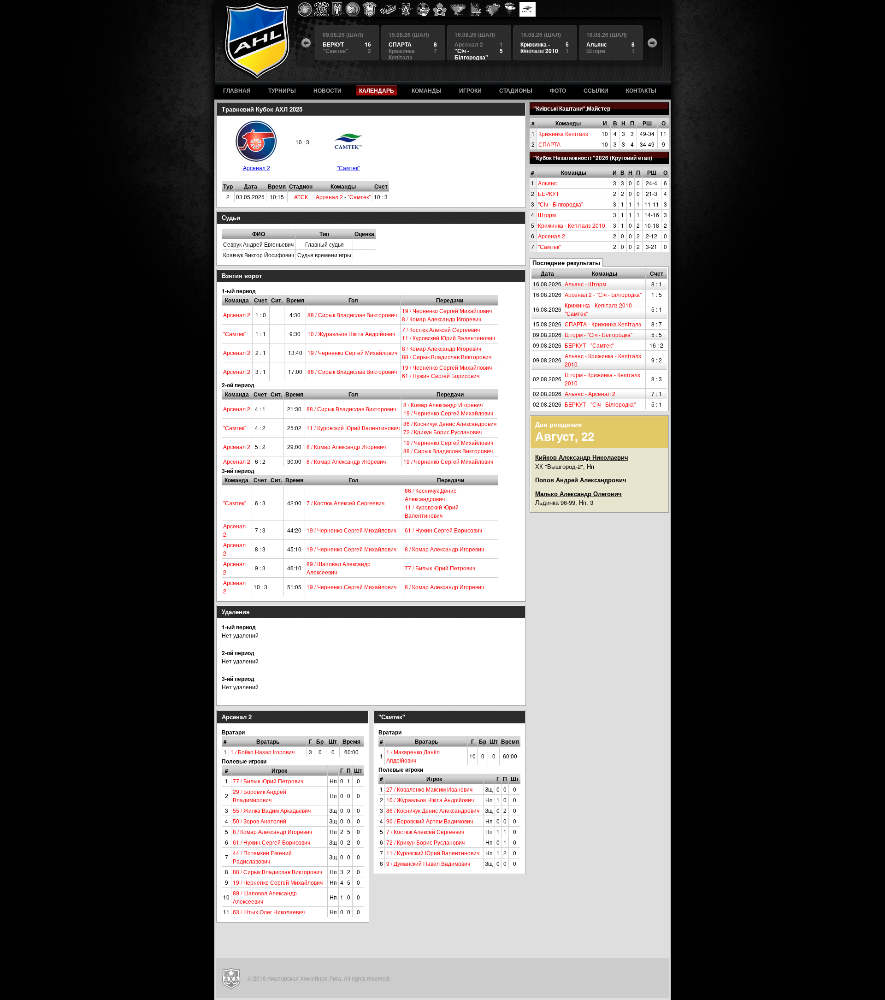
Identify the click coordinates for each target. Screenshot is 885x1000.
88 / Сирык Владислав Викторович (352, 315)
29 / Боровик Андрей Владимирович (259, 795)
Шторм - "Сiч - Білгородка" (598, 334)
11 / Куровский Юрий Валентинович (448, 338)
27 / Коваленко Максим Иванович (429, 789)
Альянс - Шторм (585, 284)
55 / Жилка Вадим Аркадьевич (272, 810)
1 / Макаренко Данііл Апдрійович (413, 756)
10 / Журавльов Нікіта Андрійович (351, 333)
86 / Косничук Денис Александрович (449, 423)
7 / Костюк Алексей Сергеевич (441, 329)
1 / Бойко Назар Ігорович (262, 752)
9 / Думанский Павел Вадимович (428, 863)
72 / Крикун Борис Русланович (442, 432)
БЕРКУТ (548, 193)
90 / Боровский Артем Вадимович (429, 821)
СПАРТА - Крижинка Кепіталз (603, 324)
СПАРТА (549, 144)
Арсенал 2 (551, 236)
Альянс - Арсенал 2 (590, 393)
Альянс (547, 183)
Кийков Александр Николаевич (581, 457)
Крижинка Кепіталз (563, 133)
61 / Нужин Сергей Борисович (440, 375)
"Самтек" (549, 246)
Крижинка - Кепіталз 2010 (571, 225)
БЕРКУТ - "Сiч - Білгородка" (600, 404)
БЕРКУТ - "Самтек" (589, 345)
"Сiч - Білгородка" (560, 204)
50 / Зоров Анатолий (259, 821)
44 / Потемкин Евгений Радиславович (262, 857)
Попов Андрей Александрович (580, 479)
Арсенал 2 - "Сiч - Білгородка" (603, 294)
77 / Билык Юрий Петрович (440, 568)
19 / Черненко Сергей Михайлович (447, 310)
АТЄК (301, 197)
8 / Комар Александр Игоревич (441, 319)
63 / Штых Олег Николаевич (269, 912)
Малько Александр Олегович (578, 493)
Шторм (547, 215)
